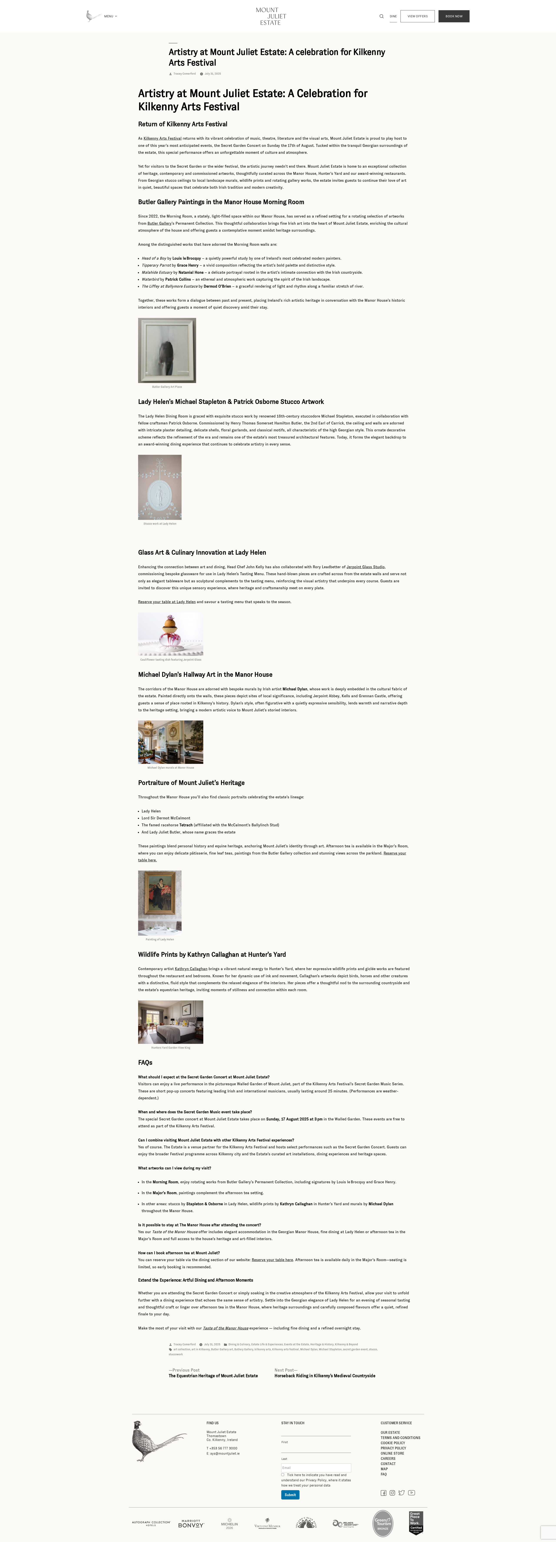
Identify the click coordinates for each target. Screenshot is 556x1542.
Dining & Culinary (239, 1344)
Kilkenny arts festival (285, 1349)
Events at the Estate (296, 1344)
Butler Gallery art (222, 1349)
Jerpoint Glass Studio (366, 567)
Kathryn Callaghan (191, 969)
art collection (182, 1349)
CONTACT (388, 1464)
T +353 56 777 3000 (222, 1448)
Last (284, 1458)
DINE (393, 16)
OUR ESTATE (390, 1432)
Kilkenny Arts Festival (163, 138)
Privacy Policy (316, 1480)
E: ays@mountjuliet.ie (223, 1453)
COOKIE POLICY (393, 1443)
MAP (384, 1469)
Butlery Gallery (243, 1349)
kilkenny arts (263, 1349)
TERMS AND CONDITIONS (400, 1438)
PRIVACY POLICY (393, 1448)
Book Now (454, 16)
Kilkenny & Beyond (346, 1344)
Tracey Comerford (185, 73)
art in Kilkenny (201, 1349)
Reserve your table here (272, 1260)
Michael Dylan (309, 1349)
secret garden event (355, 1349)
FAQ (384, 1474)
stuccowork (176, 1354)
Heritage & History (322, 1344)
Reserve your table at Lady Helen (167, 602)
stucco (373, 1349)
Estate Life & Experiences (267, 1344)
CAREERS (388, 1458)
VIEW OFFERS (418, 16)
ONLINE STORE (392, 1453)
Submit (290, 1495)
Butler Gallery (159, 223)
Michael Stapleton (330, 1349)
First (284, 1442)
